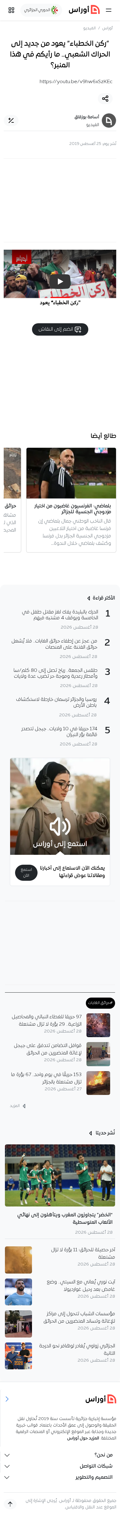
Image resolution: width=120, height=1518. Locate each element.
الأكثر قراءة (104, 598)
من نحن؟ (103, 1455)
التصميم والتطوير (94, 1477)
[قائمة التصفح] (11, 10)
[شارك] (105, 98)
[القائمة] (108, 10)
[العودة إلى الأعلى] (10, 1504)
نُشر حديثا (104, 1133)
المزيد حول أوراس (83, 1438)
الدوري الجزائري (37, 10)
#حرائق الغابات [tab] (100, 1003)
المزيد (15, 1106)
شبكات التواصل (96, 1466)
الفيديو (89, 28)
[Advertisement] (60, 200)
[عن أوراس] (60, 1398)
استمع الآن (26, 872)
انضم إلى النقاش (56, 329)
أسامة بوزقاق (86, 117)
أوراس (107, 28)
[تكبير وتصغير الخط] (11, 120)
